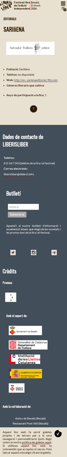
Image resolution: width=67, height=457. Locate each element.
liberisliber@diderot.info (19, 174)
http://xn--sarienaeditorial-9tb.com (36, 80)
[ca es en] (63, 9)
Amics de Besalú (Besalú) (30, 418)
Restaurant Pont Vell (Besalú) (30, 423)
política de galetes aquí (36, 442)
